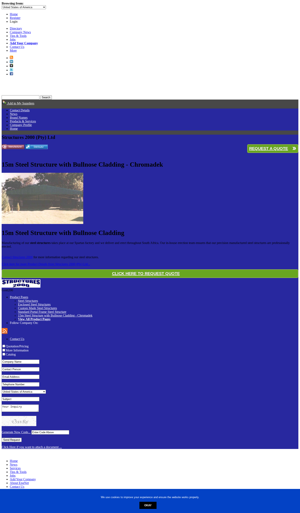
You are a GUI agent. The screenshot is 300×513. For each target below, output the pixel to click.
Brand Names (19, 117)
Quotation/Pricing (17, 346)
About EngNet (19, 483)
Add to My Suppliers (20, 103)
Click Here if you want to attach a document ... (32, 447)
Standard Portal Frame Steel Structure (42, 312)
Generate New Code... (16, 432)
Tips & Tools (18, 36)
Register (15, 18)
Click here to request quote (146, 273)
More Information (17, 350)
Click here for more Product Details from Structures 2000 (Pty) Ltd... (46, 264)
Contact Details (20, 110)
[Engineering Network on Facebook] (11, 74)
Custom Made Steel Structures (37, 308)
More (13, 50)
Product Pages (19, 297)
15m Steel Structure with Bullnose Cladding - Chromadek (55, 315)
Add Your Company (23, 479)
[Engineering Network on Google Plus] (11, 66)
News (13, 114)
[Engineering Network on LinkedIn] (11, 62)
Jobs (13, 39)
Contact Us (17, 47)
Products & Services (23, 121)
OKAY (148, 505)
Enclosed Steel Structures (34, 304)
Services (15, 468)
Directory (16, 28)
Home (14, 14)
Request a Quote (268, 148)
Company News (20, 32)
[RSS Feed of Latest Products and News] (11, 58)
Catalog (11, 354)
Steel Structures (28, 300)
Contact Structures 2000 (17, 257)
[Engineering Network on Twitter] (11, 70)
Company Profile (21, 125)
